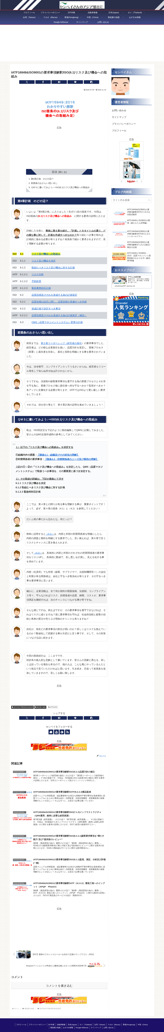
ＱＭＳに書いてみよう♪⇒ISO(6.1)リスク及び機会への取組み (60, 187)
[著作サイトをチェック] (51, 732)
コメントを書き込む (59, 985)
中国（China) (143, 1025)
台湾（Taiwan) (99, 1025)
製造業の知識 (41, 707)
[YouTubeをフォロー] (56, 732)
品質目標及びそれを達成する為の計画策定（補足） (59, 315)
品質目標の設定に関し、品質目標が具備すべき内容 (59, 301)
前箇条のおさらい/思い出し (44, 183)
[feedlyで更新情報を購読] (62, 732)
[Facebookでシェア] (43, 82)
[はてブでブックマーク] (59, 82)
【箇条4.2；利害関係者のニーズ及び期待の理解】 (71, 459)
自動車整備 (61, 1025)
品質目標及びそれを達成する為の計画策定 (54, 295)
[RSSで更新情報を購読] (67, 732)
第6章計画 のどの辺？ (42, 179)
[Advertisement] (82, 44)
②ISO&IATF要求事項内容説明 (23, 707)
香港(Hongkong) (129, 1025)
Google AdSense (82, 1028)
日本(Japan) (72, 1025)
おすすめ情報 (68, 1028)
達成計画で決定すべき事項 (46, 308)
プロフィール (119, 130)
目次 (54, 171)
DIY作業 (51, 1025)
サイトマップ (119, 117)
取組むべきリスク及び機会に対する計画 (53, 267)
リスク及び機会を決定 (44, 260)
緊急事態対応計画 (41, 288)
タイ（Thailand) (86, 1025)
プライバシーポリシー (124, 124)
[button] (91, 82)
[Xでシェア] (27, 82)
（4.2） (38, 553)
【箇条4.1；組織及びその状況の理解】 (58, 454)
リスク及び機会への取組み (46, 254)
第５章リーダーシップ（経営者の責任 (61, 343)
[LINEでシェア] (75, 82)
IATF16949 (53, 707)
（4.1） (50, 534)
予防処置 (36, 281)
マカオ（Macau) (114, 1025)
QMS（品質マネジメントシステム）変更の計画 (57, 322)
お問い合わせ (119, 110)
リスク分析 (38, 274)
